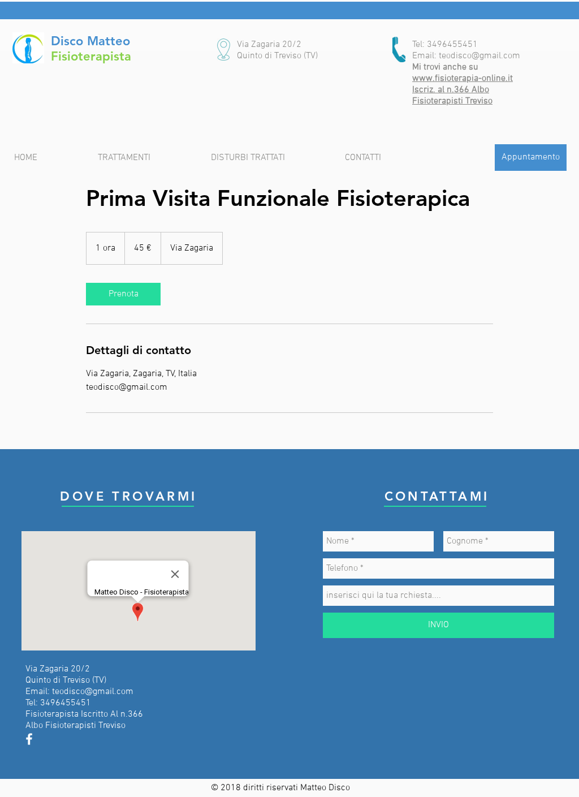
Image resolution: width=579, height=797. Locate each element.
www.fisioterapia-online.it (462, 78)
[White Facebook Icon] (29, 739)
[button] (269, 44)
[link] (123, 294)
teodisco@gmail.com (479, 56)
